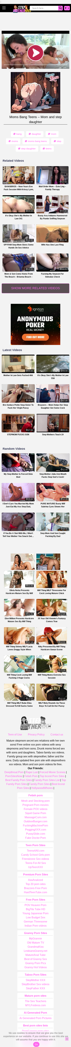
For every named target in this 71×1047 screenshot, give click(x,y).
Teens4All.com (35, 850)
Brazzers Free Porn (35, 888)
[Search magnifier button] (60, 8)
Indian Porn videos (36, 925)
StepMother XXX (35, 980)
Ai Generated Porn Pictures (35, 1018)
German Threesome (35, 921)
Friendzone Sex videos (35, 859)
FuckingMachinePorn (35, 825)
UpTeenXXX (35, 867)
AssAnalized (35, 880)
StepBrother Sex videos (35, 984)
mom (53, 134)
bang (19, 134)
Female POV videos (35, 809)
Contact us (57, 734)
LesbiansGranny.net (35, 950)
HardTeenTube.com (35, 892)
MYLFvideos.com (35, 1005)
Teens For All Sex (35, 863)
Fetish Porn (31, 776)
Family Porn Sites (39, 784)
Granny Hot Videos (35, 967)
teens (49, 148)
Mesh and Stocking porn (35, 800)
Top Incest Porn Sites (52, 776)
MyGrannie (35, 938)
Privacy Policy (36, 734)
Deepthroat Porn (14, 772)
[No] (67, 1039)
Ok (36, 1044)
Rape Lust (32, 772)
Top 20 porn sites (36, 884)
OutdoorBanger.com (35, 821)
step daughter (28, 148)
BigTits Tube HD (35, 909)
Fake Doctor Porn (35, 837)
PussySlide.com (35, 833)
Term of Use (15, 734)
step (59, 141)
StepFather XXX (35, 988)
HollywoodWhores (42, 788)
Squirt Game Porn (35, 813)
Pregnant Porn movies (35, 805)
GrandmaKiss (36, 946)
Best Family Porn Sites (18, 780)
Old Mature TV (35, 942)
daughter (36, 134)
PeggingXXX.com (35, 829)
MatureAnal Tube (35, 955)
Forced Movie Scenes (52, 772)
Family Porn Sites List (47, 780)
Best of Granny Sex (35, 959)
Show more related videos (35, 288)
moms (15, 141)
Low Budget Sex (35, 917)
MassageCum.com (36, 817)
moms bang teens (37, 141)
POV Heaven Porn (35, 905)
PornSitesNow (13, 776)
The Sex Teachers (35, 1001)
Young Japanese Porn (35, 913)
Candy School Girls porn (35, 854)
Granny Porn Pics (35, 963)
